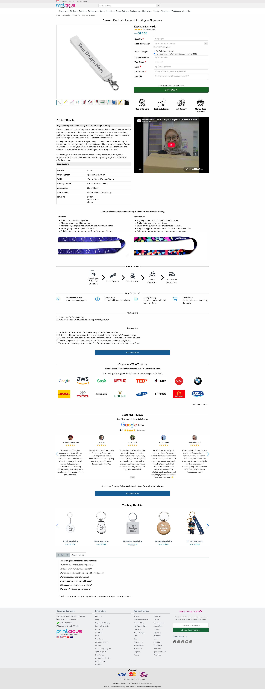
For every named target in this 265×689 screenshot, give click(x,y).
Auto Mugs (157, 642)
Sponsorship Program (103, 648)
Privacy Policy (140, 679)
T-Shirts (136, 616)
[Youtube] (187, 642)
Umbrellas (157, 655)
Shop (97, 620)
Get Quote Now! (132, 352)
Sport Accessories (160, 652)
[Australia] (71, 637)
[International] (57, 637)
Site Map (98, 664)
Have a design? (141, 51)
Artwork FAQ (78, 555)
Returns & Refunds (101, 626)
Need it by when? (142, 44)
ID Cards (157, 629)
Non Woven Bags (140, 626)
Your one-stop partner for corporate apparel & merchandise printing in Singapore (132, 687)
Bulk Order (66, 15)
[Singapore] (64, 637)
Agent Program (100, 652)
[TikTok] (175, 642)
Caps (135, 639)
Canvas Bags (158, 626)
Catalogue (177, 11)
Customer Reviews (101, 642)
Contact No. (140, 71)
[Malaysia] (61, 637)
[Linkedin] (190, 642)
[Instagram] (183, 642)
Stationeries (138, 648)
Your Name (140, 62)
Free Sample (99, 655)
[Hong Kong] (68, 637)
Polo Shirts (157, 616)
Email (138, 67)
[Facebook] (179, 642)
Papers (136, 655)
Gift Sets (156, 620)
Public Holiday (100, 661)
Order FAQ (63, 555)
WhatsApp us (95, 596)
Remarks (138, 76)
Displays (137, 652)
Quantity (139, 39)
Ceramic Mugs (139, 623)
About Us (98, 616)
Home (58, 15)
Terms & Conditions (127, 679)
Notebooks (157, 636)
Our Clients (99, 639)
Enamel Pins (138, 642)
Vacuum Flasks (159, 623)
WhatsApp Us (172, 90)
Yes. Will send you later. (165, 51)
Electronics (157, 648)
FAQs (97, 636)
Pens (135, 636)
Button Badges (139, 632)
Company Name (142, 57)
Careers (98, 645)
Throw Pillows (139, 645)
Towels (156, 639)
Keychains (76, 15)
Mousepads (158, 645)
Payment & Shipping (102, 623)
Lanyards (137, 629)
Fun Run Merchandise (103, 658)
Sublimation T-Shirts (141, 620)
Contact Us (99, 629)
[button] (57, 454)
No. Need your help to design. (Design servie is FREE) (176, 54)
